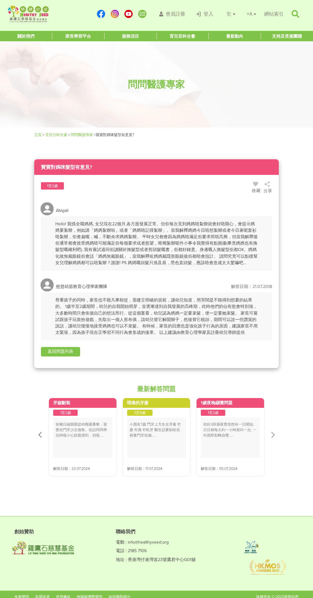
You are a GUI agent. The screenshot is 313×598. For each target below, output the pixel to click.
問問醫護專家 (82, 135)
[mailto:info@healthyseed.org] (143, 14)
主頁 (38, 135)
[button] (60, 351)
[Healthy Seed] (44, 14)
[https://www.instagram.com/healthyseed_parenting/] (116, 14)
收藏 (256, 190)
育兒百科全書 (56, 135)
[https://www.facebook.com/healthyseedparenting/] (102, 14)
